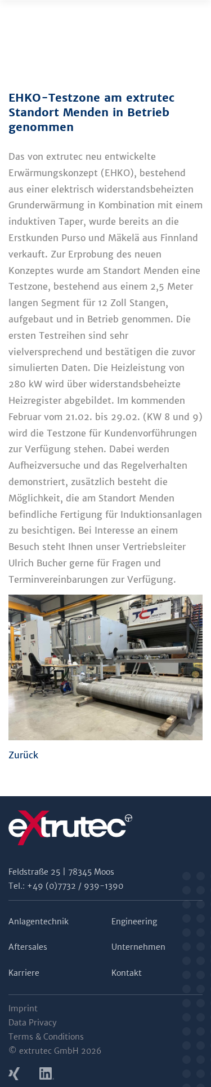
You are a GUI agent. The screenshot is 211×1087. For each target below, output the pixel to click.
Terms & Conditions (46, 1037)
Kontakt (126, 973)
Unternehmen (138, 947)
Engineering (134, 921)
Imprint (23, 1008)
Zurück (23, 755)
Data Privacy (32, 1023)
